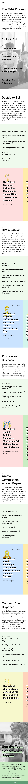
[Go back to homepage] (4, 2)
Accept (14, 782)
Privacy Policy (16, 778)
